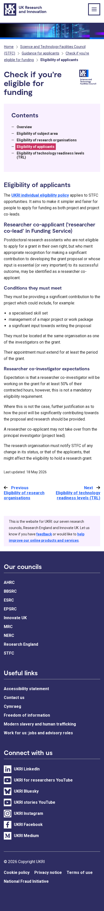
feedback (44, 534)
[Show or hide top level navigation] (94, 9)
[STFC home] (89, 77)
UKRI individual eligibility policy (40, 195)
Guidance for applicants (40, 53)
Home (9, 47)
